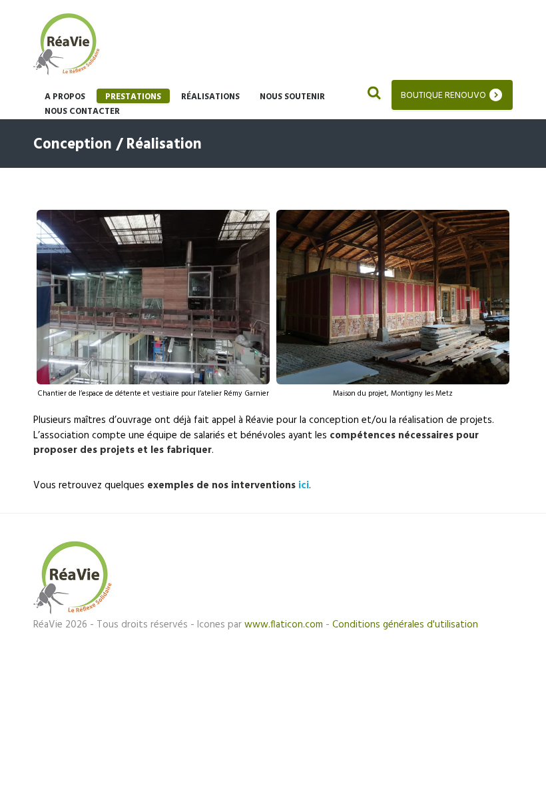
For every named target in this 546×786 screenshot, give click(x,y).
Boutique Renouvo (443, 95)
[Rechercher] (373, 94)
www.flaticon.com (283, 625)
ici (303, 486)
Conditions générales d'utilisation (405, 625)
